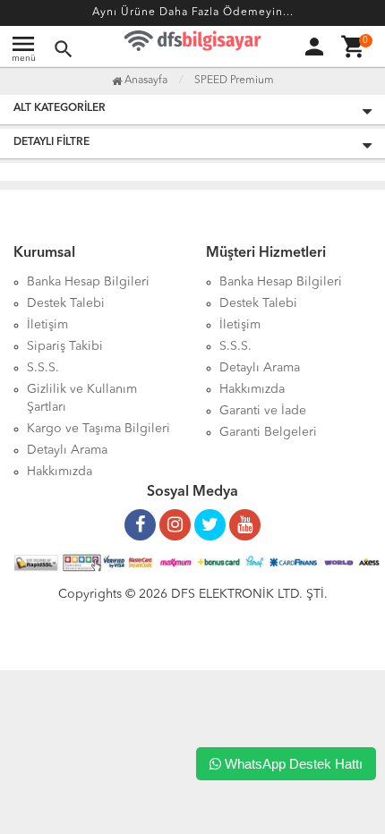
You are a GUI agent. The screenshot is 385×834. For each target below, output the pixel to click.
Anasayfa (144, 80)
